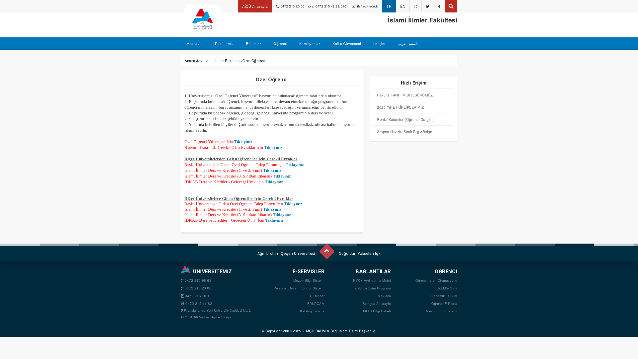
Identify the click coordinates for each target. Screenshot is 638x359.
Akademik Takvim (443, 295)
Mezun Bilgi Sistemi (309, 280)
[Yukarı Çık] (326, 249)
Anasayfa (192, 60)
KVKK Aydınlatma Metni (372, 280)
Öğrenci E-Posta (444, 303)
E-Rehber (317, 295)
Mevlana (384, 295)
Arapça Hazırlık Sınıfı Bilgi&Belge (404, 131)
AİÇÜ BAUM (316, 330)
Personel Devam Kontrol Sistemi (299, 288)
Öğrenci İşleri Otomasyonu (436, 280)
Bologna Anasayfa (377, 303)
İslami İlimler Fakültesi (221, 60)
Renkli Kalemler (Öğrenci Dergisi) (405, 119)
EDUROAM (316, 303)
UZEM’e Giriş (446, 288)
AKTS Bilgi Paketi (377, 311)
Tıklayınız (243, 142)
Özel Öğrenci (253, 60)
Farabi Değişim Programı (371, 288)
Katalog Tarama (312, 311)
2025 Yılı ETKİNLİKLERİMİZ (400, 107)
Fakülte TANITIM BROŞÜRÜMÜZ (405, 94)
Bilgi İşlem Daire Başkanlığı (353, 330)
